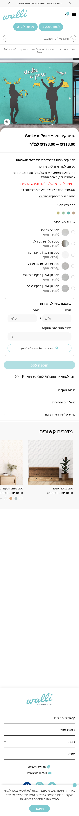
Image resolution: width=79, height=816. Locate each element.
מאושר (39, 808)
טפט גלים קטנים (63, 488)
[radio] (73, 213)
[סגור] (74, 785)
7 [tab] (30, 124)
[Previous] (70, 3)
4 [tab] (41, 124)
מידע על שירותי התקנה (60, 414)
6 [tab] (34, 124)
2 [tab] (49, 124)
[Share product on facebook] (23, 376)
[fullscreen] (7, 122)
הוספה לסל (40, 365)
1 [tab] (52, 124)
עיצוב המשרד (55, 49)
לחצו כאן (25, 190)
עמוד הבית (70, 49)
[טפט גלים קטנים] (50, 462)
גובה (68, 310)
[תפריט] (74, 14)
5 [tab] (38, 124)
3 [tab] (45, 124)
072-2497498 (37, 767)
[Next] (9, 3)
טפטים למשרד (37, 49)
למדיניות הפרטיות (35, 795)
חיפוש (7, 38)
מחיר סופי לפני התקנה (56, 328)
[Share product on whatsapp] (17, 376)
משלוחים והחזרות (63, 402)
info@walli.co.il (37, 773)
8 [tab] (27, 124)
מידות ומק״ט (66, 390)
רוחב (36, 310)
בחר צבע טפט (66, 205)
